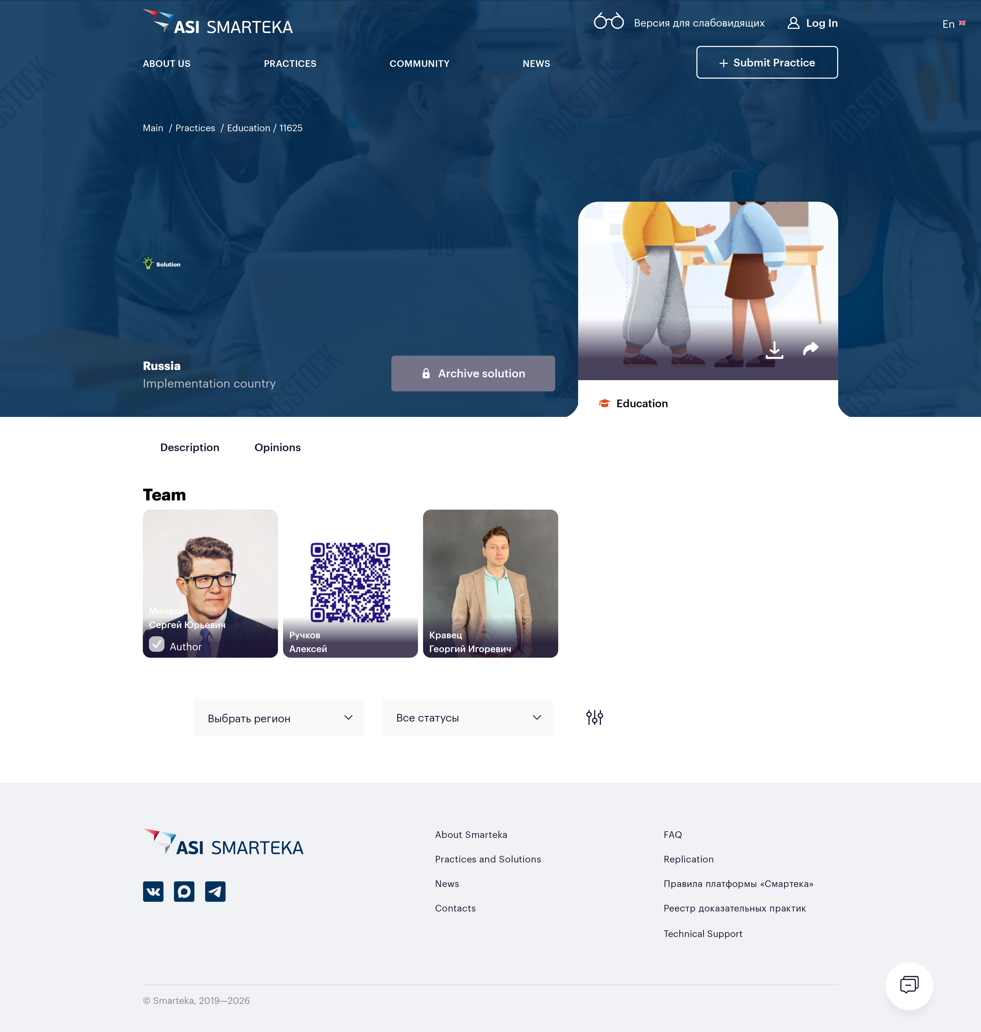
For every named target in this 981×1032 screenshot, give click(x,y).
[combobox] (279, 717)
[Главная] (218, 22)
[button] (767, 62)
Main (154, 127)
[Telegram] (215, 891)
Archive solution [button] (480, 372)
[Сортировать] (593, 717)
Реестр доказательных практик (735, 907)
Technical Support (703, 933)
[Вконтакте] (153, 891)
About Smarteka (471, 834)
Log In (822, 22)
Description (190, 446)
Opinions (277, 446)
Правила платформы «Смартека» (739, 883)
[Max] (184, 891)
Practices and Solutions (488, 858)
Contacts (455, 907)
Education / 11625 (265, 127)
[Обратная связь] (909, 986)
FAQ (673, 834)
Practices (197, 127)
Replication (689, 858)
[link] (675, 403)
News (447, 883)
